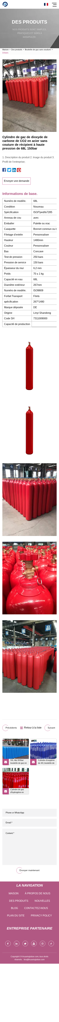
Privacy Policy (41, 915)
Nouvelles (42, 901)
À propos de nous (37, 893)
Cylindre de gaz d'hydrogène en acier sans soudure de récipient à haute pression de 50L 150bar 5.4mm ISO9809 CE (18, 791)
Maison (5, 50)
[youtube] (34, 943)
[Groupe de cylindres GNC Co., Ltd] (5, 4)
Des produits (16, 50)
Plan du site (16, 915)
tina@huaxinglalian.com (34, 959)
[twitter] (25, 943)
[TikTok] (51, 943)
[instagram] (42, 943)
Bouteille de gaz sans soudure (38, 50)
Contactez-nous (36, 908)
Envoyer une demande (16, 181)
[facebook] (8, 943)
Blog (14, 908)
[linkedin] (16, 943)
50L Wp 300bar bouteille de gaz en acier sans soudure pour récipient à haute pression (18, 762)
